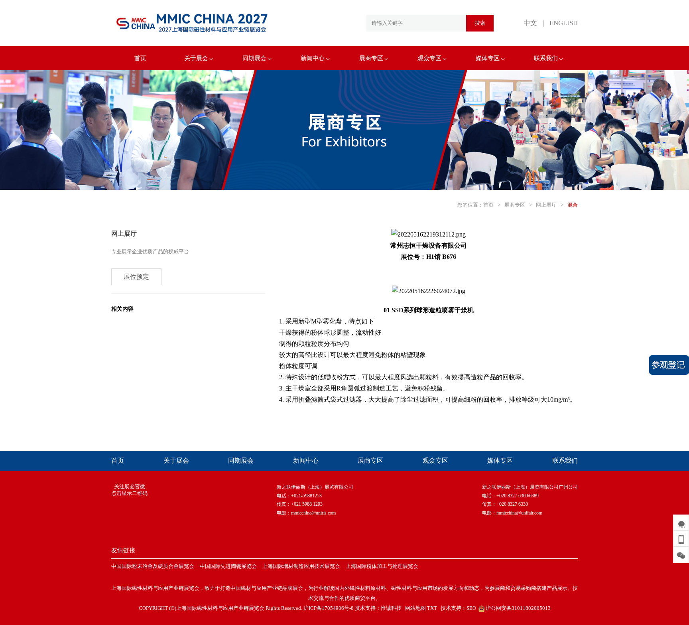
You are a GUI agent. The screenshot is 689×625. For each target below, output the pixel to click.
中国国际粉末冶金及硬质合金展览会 (152, 566)
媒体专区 (488, 58)
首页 (140, 58)
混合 (572, 205)
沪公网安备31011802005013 (517, 608)
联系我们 (546, 58)
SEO (471, 608)
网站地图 (415, 608)
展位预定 (136, 276)
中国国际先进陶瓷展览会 (228, 566)
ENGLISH (563, 23)
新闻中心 (313, 58)
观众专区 (429, 58)
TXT (432, 608)
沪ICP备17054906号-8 (328, 608)
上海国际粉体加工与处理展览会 (382, 566)
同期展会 (254, 58)
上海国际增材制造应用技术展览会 (301, 566)
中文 (530, 23)
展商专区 (371, 58)
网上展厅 (546, 205)
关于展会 (196, 58)
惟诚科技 (391, 608)
